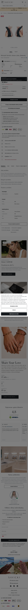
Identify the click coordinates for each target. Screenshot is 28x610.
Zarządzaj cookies (14, 306)
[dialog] (14, 305)
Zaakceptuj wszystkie (14, 314)
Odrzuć (14, 310)
